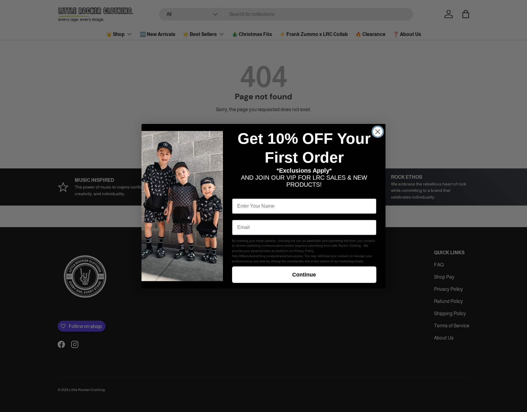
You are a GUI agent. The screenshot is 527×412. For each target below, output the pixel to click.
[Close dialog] (377, 131)
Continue (304, 275)
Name (239, 193)
